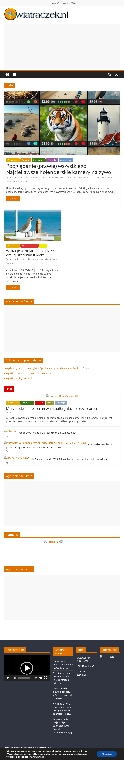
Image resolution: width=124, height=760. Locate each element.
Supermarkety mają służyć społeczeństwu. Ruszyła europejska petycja (63, 725)
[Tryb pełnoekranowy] (45, 677)
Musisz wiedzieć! (29, 245)
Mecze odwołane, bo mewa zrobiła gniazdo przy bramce (52, 408)
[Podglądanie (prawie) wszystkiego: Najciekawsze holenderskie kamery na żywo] (62, 93)
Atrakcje (25, 160)
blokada (20, 259)
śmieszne (10, 181)
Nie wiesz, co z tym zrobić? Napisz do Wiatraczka (63, 664)
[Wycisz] (40, 677)
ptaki (99, 177)
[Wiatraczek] (7, 74)
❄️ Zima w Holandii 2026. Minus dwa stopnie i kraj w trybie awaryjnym (69, 459)
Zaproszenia (65, 160)
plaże (74, 177)
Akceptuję (107, 753)
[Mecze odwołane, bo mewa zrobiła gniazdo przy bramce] (62, 396)
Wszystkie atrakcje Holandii (18, 378)
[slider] (24, 678)
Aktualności (13, 160)
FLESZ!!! (39, 402)
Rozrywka (52, 160)
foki (36, 177)
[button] (26, 668)
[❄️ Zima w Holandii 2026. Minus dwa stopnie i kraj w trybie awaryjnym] (17, 457)
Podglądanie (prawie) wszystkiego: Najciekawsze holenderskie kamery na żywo (58, 168)
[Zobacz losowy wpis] (116, 74)
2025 (19, 177)
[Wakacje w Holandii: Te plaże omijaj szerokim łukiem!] (32, 211)
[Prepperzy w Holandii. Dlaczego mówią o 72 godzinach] (10, 431)
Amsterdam (28, 177)
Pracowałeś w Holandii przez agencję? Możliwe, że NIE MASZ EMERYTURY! (59, 446)
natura (68, 177)
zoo (17, 181)
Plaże (43, 245)
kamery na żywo (56, 177)
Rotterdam (107, 177)
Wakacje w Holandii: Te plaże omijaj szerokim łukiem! (30, 252)
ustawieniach (37, 756)
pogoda (44, 259)
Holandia (44, 177)
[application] (27, 668)
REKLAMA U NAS (85, 666)
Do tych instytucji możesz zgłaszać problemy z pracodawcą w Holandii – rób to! (46, 368)
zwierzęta (25, 181)
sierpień (53, 259)
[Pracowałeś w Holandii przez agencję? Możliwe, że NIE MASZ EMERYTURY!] (45, 442)
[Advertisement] (62, 46)
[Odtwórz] (8, 677)
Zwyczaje (61, 402)
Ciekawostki (38, 160)
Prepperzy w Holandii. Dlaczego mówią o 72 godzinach (47, 432)
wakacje (9, 263)
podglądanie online (86, 177)
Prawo (50, 402)
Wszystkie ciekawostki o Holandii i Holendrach (28, 373)
